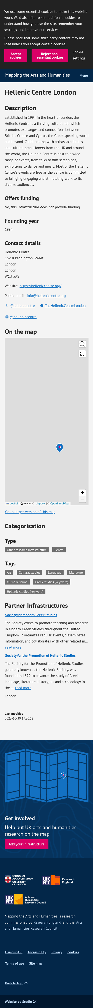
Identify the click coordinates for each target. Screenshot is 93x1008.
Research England (47, 922)
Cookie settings (79, 55)
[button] (59, 448)
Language (56, 572)
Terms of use (14, 963)
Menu (84, 75)
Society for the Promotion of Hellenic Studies (40, 655)
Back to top (14, 983)
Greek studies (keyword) (52, 581)
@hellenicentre (22, 305)
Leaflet (13, 503)
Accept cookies (16, 55)
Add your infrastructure (27, 844)
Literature (77, 572)
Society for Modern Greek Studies (31, 615)
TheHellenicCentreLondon (65, 305)
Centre (59, 550)
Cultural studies (30, 572)
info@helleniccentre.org (46, 295)
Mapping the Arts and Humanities (37, 75)
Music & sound (18, 581)
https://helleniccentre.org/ (40, 286)
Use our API (13, 952)
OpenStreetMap (59, 503)
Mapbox (40, 503)
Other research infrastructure (27, 550)
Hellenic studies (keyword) (26, 591)
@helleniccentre (23, 317)
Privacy (56, 952)
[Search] (82, 344)
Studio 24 (29, 1001)
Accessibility (37, 952)
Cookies (73, 952)
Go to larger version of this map (30, 512)
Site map (35, 963)
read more (13, 647)
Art (10, 572)
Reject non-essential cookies (50, 55)
